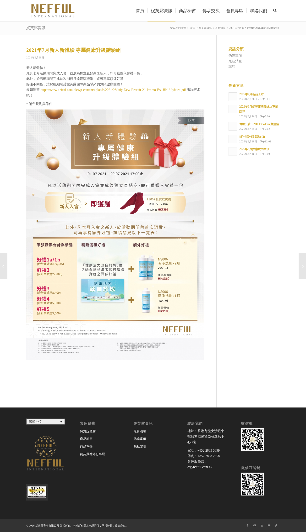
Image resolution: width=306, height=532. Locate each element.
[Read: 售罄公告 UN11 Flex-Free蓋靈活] (233, 126)
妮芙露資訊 (35, 28)
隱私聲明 (140, 446)
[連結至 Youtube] (254, 525)
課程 (232, 66)
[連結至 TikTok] (276, 525)
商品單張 (86, 446)
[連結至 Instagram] (261, 525)
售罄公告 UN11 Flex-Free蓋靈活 (259, 124)
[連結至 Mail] (269, 525)
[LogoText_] (52, 10)
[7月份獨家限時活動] (3, 266)
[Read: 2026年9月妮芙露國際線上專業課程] (233, 109)
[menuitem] (140, 10)
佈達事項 (235, 55)
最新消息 (235, 61)
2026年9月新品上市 (251, 94)
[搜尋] (275, 10)
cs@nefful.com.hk (199, 467)
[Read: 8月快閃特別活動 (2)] (233, 139)
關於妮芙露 (88, 431)
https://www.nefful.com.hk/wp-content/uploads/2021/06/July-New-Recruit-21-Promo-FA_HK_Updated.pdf (113, 90)
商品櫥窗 (86, 439)
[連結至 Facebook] (247, 525)
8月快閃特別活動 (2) (252, 136)
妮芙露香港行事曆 (92, 454)
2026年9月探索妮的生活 (254, 149)
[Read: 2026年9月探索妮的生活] (233, 151)
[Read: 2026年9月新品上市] (233, 96)
